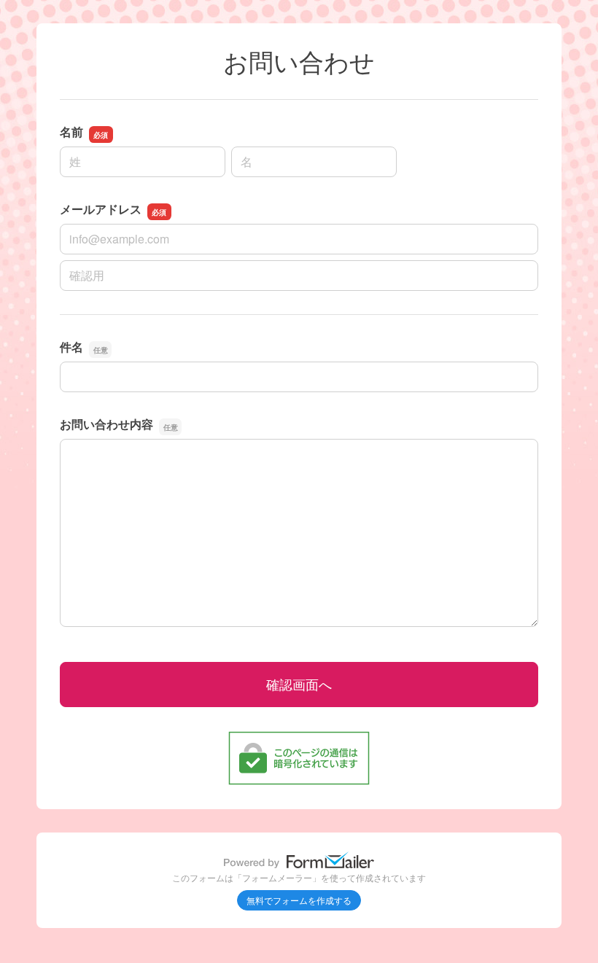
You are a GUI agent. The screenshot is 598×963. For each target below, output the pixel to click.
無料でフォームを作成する (299, 900)
